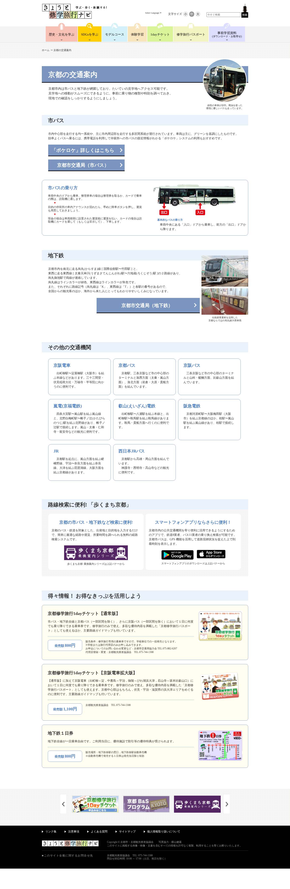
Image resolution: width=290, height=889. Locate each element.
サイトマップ (127, 831)
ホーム (45, 50)
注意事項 (73, 831)
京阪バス (191, 365)
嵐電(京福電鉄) (67, 406)
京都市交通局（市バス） (83, 165)
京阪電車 (61, 365)
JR (56, 451)
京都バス (126, 365)
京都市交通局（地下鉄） (147, 305)
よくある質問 (99, 831)
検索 (244, 14)
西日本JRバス (131, 451)
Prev (63, 804)
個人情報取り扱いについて (163, 831)
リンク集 (50, 831)
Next (226, 804)
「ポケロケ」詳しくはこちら (83, 150)
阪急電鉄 (191, 406)
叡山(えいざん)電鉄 (136, 406)
